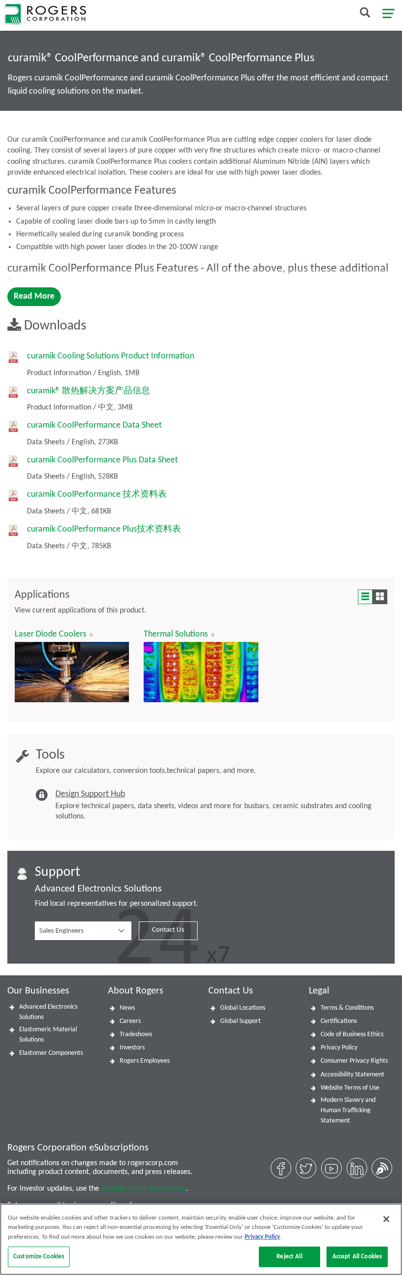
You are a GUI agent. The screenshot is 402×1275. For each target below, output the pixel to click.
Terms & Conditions (347, 1008)
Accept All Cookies (357, 1256)
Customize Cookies (38, 1256)
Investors (132, 1047)
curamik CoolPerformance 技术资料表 (97, 494)
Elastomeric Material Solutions (48, 1035)
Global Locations (242, 1008)
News (127, 1008)
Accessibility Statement (352, 1074)
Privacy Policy (339, 1047)
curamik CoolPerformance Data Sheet (94, 425)
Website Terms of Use (350, 1088)
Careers (130, 1021)
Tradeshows (136, 1034)
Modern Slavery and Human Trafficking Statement (348, 1110)
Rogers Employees (145, 1061)
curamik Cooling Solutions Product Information (110, 356)
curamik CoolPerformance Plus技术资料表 (104, 529)
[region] (201, 1239)
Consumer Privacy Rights (354, 1061)
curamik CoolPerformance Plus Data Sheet (102, 460)
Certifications (339, 1021)
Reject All (289, 1256)
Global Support (240, 1021)
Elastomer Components (51, 1053)
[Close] (386, 1219)
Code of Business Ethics (352, 1034)
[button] (83, 930)
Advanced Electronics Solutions (48, 1012)
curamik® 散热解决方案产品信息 (88, 391)
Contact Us (168, 930)
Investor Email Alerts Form (143, 1189)
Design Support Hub (90, 794)
